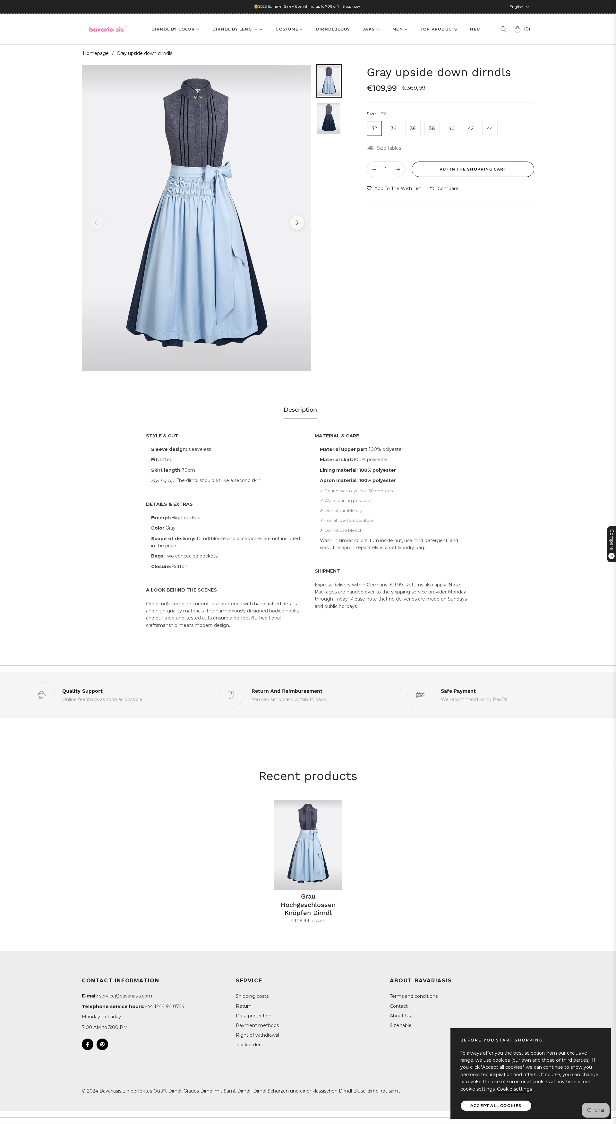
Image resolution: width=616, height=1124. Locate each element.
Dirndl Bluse (352, 1091)
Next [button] (297, 222)
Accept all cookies (496, 1105)
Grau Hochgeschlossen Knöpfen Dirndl (308, 904)
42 (471, 128)
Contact (399, 1006)
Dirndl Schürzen (271, 1091)
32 (374, 128)
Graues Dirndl (198, 1091)
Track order (248, 1045)
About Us (400, 1016)
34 (394, 128)
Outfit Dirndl (167, 1091)
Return (244, 1006)
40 (452, 128)
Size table (401, 1025)
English (516, 6)
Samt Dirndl (237, 1091)
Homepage (96, 53)
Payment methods (257, 1025)
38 (432, 128)
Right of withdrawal (257, 1035)
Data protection (253, 1016)
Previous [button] (96, 222)
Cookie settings (514, 1089)
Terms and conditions (414, 996)
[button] (504, 29)
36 (412, 128)
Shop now (351, 6)
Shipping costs (252, 996)
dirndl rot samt (383, 1091)
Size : (376, 114)
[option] (196, 218)
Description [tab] (300, 409)
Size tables (389, 148)
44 (490, 128)
